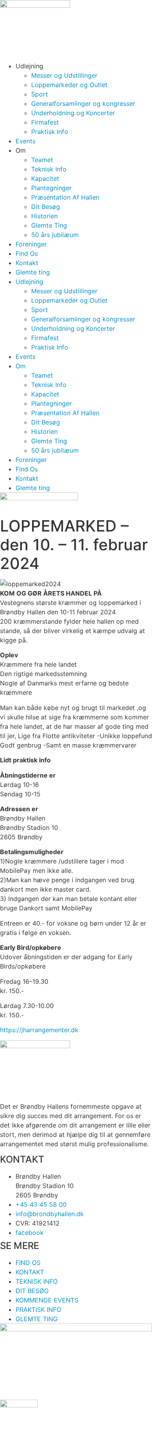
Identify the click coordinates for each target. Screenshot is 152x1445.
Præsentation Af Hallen (65, 197)
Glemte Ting (49, 225)
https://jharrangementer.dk (39, 1030)
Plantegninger (51, 188)
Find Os (27, 253)
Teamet (42, 160)
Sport (39, 94)
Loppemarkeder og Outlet (69, 85)
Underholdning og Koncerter (73, 113)
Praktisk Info (49, 132)
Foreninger (31, 244)
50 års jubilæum (55, 235)
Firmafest (45, 122)
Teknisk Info (49, 169)
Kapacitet (45, 178)
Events (25, 141)
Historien (44, 216)
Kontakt (27, 263)
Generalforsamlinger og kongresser (83, 103)
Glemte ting (33, 272)
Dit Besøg (45, 207)
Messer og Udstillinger (64, 75)
